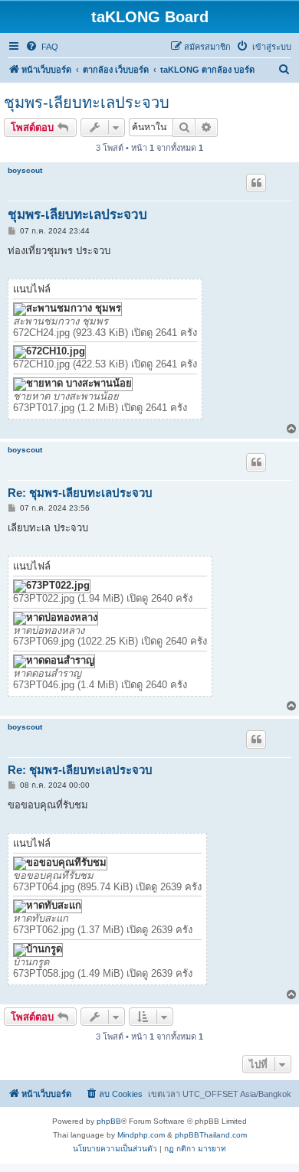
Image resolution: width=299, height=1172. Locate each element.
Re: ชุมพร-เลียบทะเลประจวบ (80, 492)
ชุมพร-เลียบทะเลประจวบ (86, 102)
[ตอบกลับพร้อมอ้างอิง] (256, 183)
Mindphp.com (141, 1135)
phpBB (109, 1121)
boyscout (25, 170)
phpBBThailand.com (211, 1135)
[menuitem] (41, 47)
